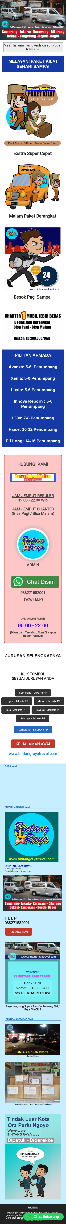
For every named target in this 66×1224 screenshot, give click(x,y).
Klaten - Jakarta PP (49, 701)
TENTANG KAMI (18, 931)
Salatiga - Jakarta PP (32, 718)
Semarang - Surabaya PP (33, 729)
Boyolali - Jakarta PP (48, 709)
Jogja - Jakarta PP (16, 701)
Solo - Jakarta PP (15, 709)
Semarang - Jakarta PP (33, 692)
